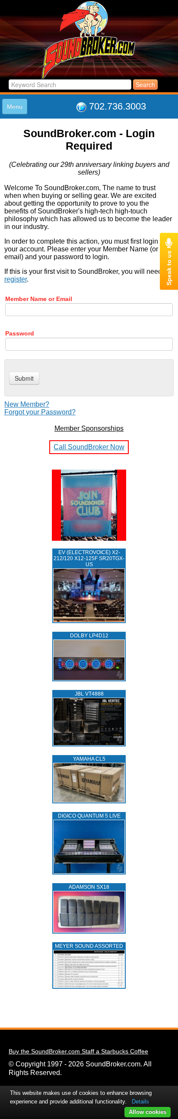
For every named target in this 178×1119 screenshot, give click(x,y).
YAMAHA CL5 (89, 759)
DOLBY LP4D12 (89, 636)
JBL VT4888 (89, 694)
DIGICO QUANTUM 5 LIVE (89, 816)
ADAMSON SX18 (89, 887)
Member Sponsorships (89, 428)
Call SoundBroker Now (89, 447)
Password (19, 333)
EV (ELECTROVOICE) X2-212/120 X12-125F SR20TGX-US (89, 558)
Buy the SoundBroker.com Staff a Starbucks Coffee (78, 1051)
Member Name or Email (38, 298)
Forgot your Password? (40, 412)
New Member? (26, 404)
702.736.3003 (117, 106)
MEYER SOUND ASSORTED (89, 946)
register (15, 279)
